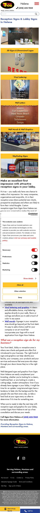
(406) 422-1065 (25, 8)
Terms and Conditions (25, 482)
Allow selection (20, 291)
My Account (4, 478)
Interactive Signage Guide (9, 482)
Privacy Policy (29, 478)
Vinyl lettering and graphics (17, 307)
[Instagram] (23, 458)
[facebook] (18, 458)
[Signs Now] (7, 6)
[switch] (34, 256)
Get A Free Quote (11, 510)
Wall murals (10, 321)
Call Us (30, 511)
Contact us (20, 478)
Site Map (4, 486)
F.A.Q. (12, 478)
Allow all (20, 285)
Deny (20, 297)
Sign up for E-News (15, 486)
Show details (28, 278)
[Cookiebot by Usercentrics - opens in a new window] (28, 214)
